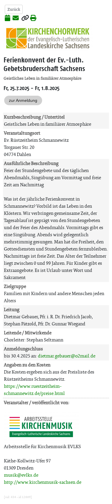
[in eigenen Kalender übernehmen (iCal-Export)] (7, 18)
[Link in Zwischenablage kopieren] (25, 18)
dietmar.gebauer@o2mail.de (66, 356)
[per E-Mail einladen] (16, 18)
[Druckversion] (33, 18)
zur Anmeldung (23, 100)
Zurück (13, 9)
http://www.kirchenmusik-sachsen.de (42, 482)
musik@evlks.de (21, 475)
